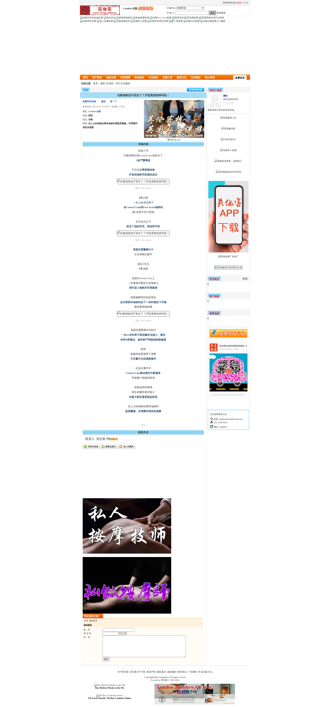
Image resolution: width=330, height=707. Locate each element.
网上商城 (210, 77)
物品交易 (111, 77)
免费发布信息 (89, 101)
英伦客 (164, 680)
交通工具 (167, 77)
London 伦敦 (94, 111)
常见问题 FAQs (205, 672)
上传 (178, 139)
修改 (103, 101)
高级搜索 (221, 13)
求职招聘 (125, 77)
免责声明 (151, 672)
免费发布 (240, 78)
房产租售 (97, 77)
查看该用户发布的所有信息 (220, 110)
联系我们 (182, 672)
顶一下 (113, 101)
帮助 (245, 278)
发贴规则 (171, 672)
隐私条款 (161, 672)
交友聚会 (196, 77)
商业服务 (139, 77)
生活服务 (153, 77)
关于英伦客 (123, 672)
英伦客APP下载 (137, 672)
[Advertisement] (165, 49)
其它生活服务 (123, 83)
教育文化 (181, 77)
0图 (171, 139)
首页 (85, 77)
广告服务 (192, 672)
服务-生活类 (106, 83)
